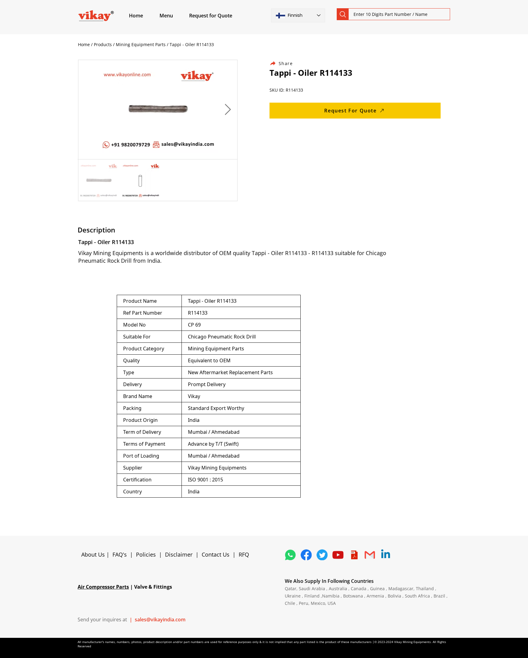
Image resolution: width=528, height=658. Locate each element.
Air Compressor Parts (103, 586)
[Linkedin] (385, 554)
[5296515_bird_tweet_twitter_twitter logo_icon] (322, 554)
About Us (93, 554)
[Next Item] (227, 110)
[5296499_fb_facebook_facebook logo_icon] (306, 554)
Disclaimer (180, 554)
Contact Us (215, 554)
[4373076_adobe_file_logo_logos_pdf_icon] (353, 554)
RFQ (244, 554)
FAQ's (119, 554)
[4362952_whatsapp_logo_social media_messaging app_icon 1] (290, 554)
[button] (173, 15)
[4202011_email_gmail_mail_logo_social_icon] (369, 554)
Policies (146, 554)
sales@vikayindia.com (160, 619)
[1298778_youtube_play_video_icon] (337, 554)
